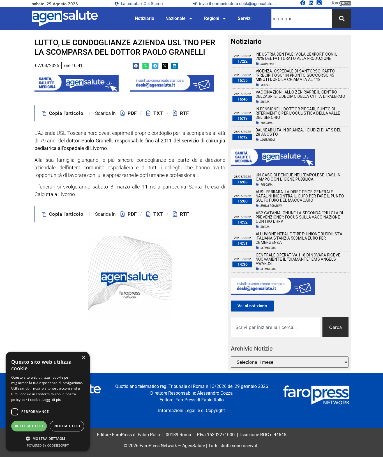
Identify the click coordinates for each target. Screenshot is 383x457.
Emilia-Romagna (271, 206)
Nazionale (175, 18)
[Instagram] (319, 2)
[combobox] (301, 18)
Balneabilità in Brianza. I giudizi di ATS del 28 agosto (299, 132)
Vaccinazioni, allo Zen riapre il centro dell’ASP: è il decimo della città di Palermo (300, 94)
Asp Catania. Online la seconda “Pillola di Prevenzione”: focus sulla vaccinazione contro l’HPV (299, 217)
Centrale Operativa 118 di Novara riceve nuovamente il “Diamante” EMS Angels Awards (298, 259)
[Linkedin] (310, 2)
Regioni (211, 18)
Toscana (266, 123)
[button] (136, 66)
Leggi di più (51, 399)
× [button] (83, 358)
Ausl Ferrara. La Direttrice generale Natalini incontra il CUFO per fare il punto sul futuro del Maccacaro (300, 196)
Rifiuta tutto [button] (67, 426)
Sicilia (264, 102)
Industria (267, 64)
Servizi (245, 18)
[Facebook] (302, 2)
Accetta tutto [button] (29, 426)
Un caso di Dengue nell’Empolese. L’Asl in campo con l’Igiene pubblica (298, 177)
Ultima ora (268, 248)
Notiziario (144, 18)
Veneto (265, 85)
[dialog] (48, 401)
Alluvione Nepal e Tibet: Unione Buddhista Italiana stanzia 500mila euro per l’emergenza (299, 238)
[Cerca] (341, 18)
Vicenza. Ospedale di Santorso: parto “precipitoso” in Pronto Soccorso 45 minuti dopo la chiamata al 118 (295, 75)
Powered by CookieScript (48, 445)
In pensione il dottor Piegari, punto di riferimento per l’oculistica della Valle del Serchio (298, 113)
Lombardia (267, 140)
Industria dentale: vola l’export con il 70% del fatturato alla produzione (297, 56)
